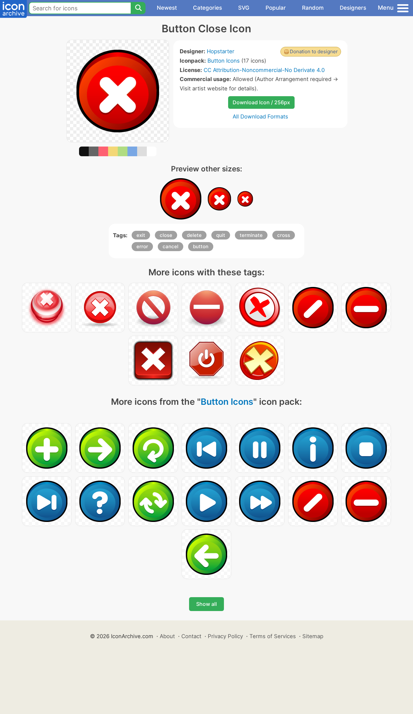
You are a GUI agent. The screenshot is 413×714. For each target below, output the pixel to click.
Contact (191, 636)
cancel (170, 246)
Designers (353, 8)
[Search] (138, 8)
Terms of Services (272, 636)
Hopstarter (220, 51)
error (142, 246)
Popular (276, 8)
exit (140, 235)
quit (220, 235)
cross (283, 235)
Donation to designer (314, 51)
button (200, 246)
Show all (206, 604)
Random (313, 8)
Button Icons (223, 60)
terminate (251, 235)
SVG (243, 8)
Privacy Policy (225, 636)
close (166, 235)
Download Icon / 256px (261, 102)
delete (194, 235)
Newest (167, 8)
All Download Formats (260, 116)
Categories (207, 8)
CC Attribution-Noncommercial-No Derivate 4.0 (264, 70)
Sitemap (312, 636)
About (167, 636)
